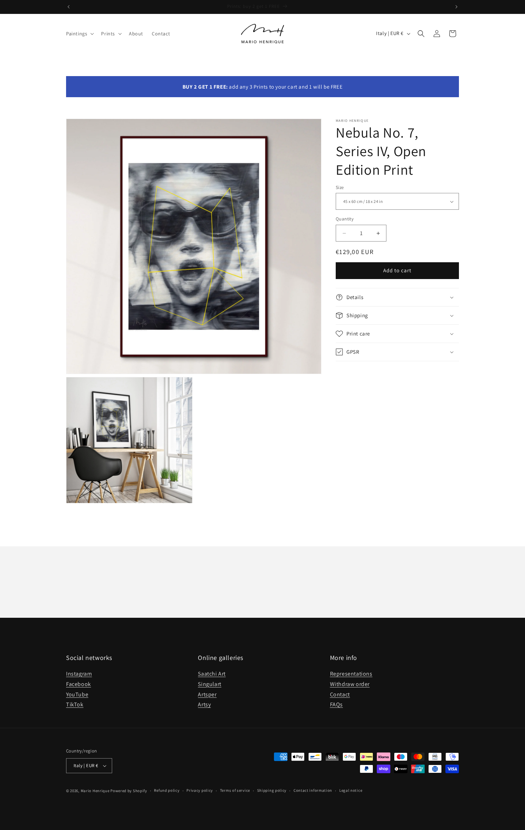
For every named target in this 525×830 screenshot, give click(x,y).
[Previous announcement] (68, 7)
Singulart (209, 684)
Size (340, 187)
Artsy (204, 704)
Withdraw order (350, 684)
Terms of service (235, 790)
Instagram (79, 673)
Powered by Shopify (128, 790)
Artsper (207, 694)
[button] (79, 33)
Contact (340, 694)
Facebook (78, 684)
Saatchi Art (212, 673)
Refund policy (166, 790)
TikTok (75, 704)
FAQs (336, 704)
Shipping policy (272, 790)
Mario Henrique (95, 790)
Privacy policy (199, 790)
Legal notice (350, 790)
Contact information (313, 790)
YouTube (77, 694)
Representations (351, 673)
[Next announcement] (456, 7)
